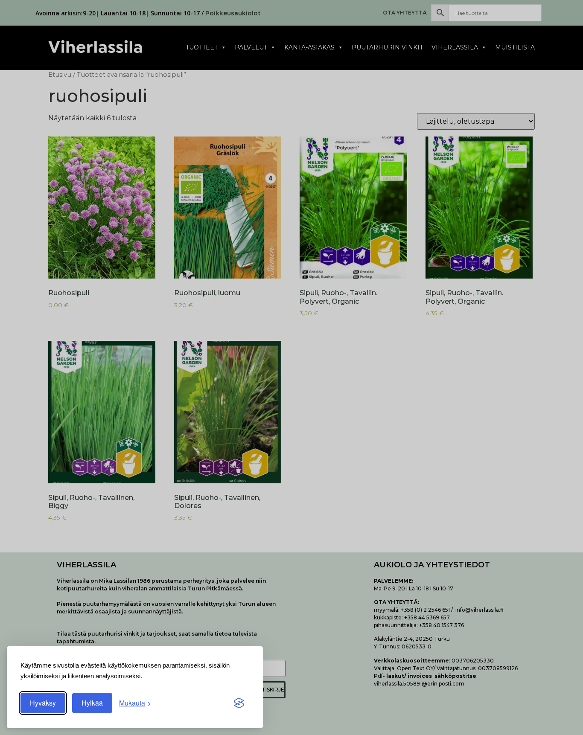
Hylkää (92, 703)
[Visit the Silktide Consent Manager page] (239, 703)
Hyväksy (43, 703)
